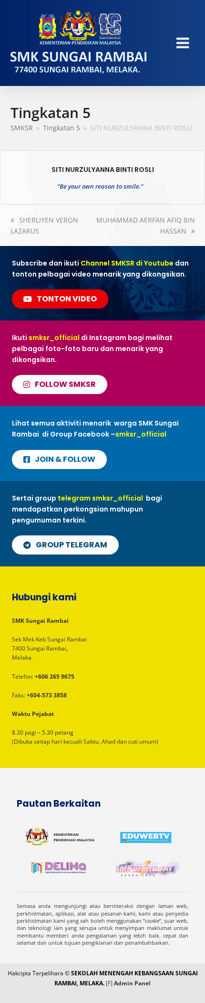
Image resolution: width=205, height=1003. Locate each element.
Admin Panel (132, 983)
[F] (109, 983)
